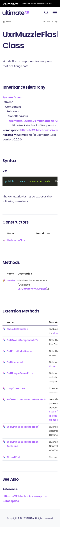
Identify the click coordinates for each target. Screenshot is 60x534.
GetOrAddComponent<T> (22, 340)
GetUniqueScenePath (19, 373)
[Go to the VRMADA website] (11, 3)
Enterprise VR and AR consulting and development (37, 4)
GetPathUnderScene (19, 351)
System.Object (12, 97)
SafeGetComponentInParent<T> (26, 399)
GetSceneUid (14, 362)
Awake (11, 280)
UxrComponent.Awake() (32, 288)
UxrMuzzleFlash (16, 240)
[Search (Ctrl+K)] (46, 13)
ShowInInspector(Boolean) (23, 427)
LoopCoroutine (15, 388)
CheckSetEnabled (17, 329)
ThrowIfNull (13, 457)
